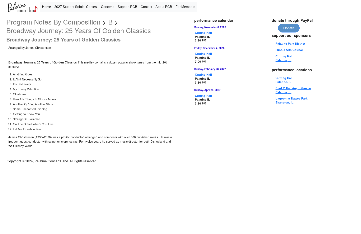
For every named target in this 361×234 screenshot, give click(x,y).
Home (46, 7)
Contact (146, 7)
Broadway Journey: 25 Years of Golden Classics (78, 30)
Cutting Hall (203, 32)
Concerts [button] (107, 7)
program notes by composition (54, 21)
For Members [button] (185, 7)
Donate (288, 28)
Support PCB (127, 7)
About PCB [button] (163, 7)
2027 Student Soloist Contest (76, 7)
